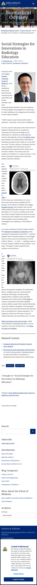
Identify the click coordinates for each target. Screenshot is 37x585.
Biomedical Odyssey (18, 14)
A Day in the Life (25, 30)
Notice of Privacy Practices (10, 532)
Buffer (29, 299)
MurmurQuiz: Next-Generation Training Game (19, 350)
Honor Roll (5, 481)
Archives (4, 512)
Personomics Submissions (10, 460)
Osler (33, 236)
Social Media (20, 365)
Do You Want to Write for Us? (11, 464)
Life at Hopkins (6, 501)
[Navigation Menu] (33, 3)
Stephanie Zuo (7, 61)
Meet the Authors (7, 457)
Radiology (10, 365)
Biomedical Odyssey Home (10, 30)
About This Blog (6, 454)
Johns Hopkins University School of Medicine (5, 78)
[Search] (33, 431)
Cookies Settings (18, 574)
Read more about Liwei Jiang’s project (14, 321)
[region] (18, 562)
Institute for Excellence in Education (16, 232)
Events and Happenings (9, 478)
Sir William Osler (29, 137)
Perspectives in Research (20, 63)
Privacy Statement (7, 538)
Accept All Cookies (18, 579)
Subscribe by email (7, 443)
